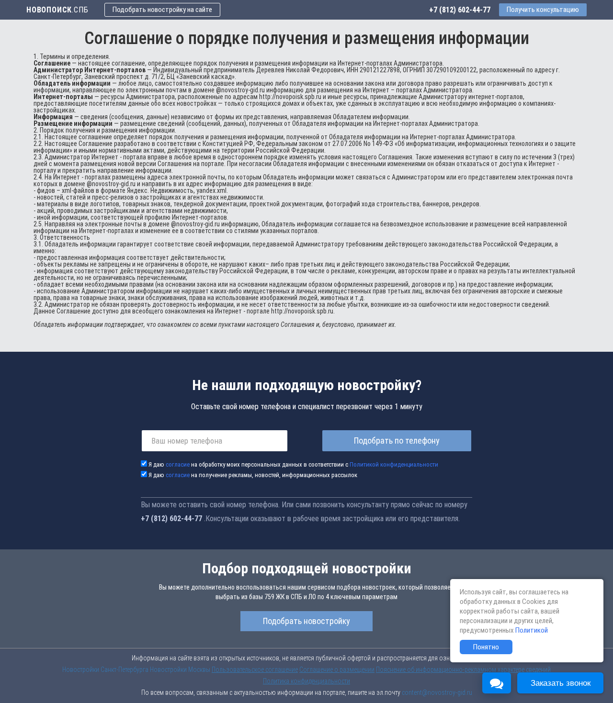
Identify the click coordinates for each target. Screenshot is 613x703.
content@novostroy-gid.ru (437, 692)
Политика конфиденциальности (306, 681)
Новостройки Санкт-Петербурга (105, 669)
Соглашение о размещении (337, 669)
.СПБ (57, 10)
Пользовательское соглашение (255, 669)
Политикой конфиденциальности (394, 464)
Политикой (531, 630)
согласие (178, 464)
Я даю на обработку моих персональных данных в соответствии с (293, 464)
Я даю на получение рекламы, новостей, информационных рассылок (252, 475)
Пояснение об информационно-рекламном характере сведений (463, 669)
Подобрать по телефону (397, 440)
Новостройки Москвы (180, 669)
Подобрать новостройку (306, 621)
